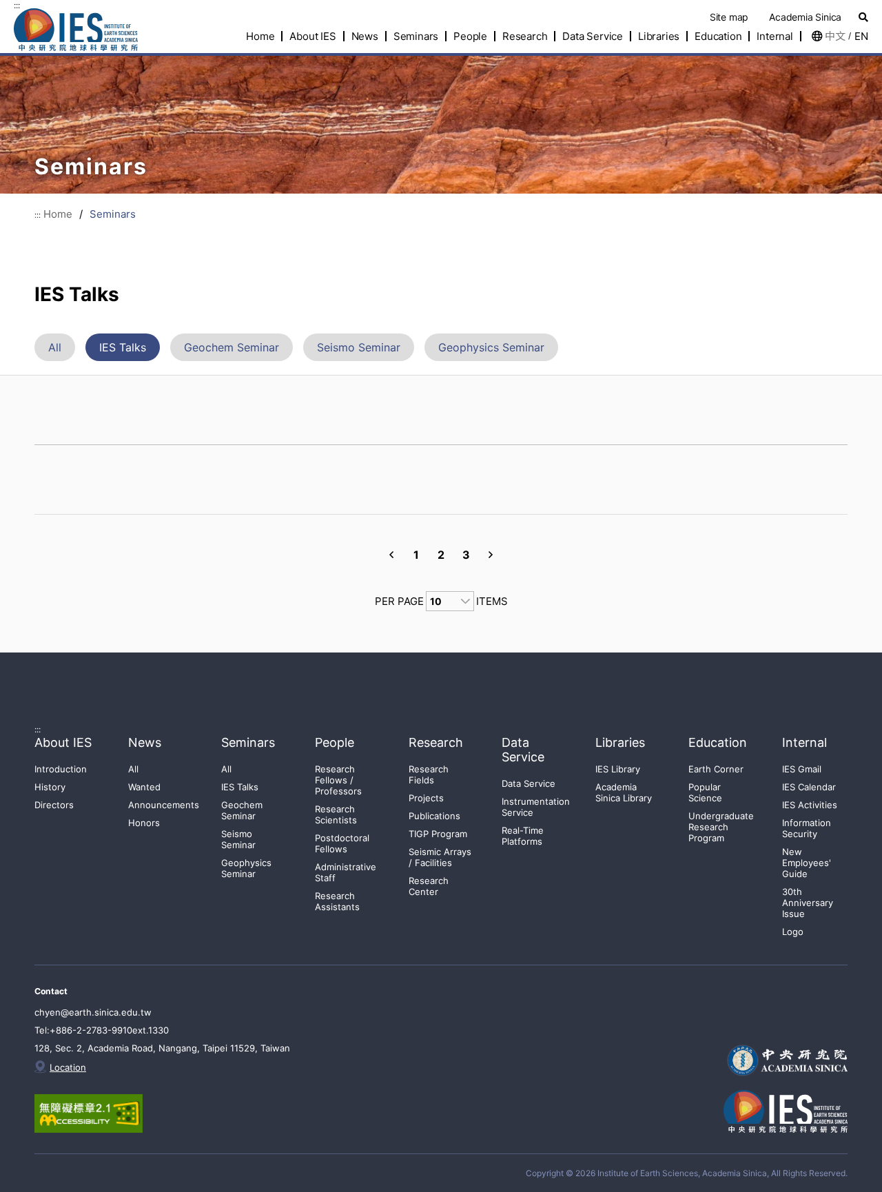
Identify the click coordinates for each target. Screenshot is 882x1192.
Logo (792, 931)
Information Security (806, 828)
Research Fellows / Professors (338, 780)
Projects (426, 797)
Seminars (415, 36)
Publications (434, 815)
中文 (835, 36)
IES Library (617, 768)
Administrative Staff (345, 872)
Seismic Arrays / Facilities (440, 857)
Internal (774, 36)
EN (861, 36)
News (364, 36)
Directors (54, 804)
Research (524, 36)
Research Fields (429, 774)
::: (17, 5)
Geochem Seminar (231, 347)
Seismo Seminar (358, 347)
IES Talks (122, 347)
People (470, 36)
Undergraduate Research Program (721, 826)
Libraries (658, 36)
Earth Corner (715, 768)
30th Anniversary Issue (807, 902)
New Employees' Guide (806, 862)
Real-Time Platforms (523, 836)
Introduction (60, 768)
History (49, 786)
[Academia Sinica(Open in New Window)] (786, 1060)
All (54, 347)
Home (57, 213)
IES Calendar (809, 786)
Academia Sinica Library (623, 792)
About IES (312, 36)
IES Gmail (801, 768)
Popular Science (705, 792)
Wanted (144, 786)
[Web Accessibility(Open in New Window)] (102, 1113)
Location (68, 1067)
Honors (144, 822)
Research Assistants (337, 901)
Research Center (429, 886)
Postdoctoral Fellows (342, 843)
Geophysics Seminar (491, 347)
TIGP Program (438, 833)
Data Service (592, 36)
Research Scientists (336, 814)
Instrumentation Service (536, 807)
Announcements (163, 804)
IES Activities (809, 804)
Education (718, 36)
